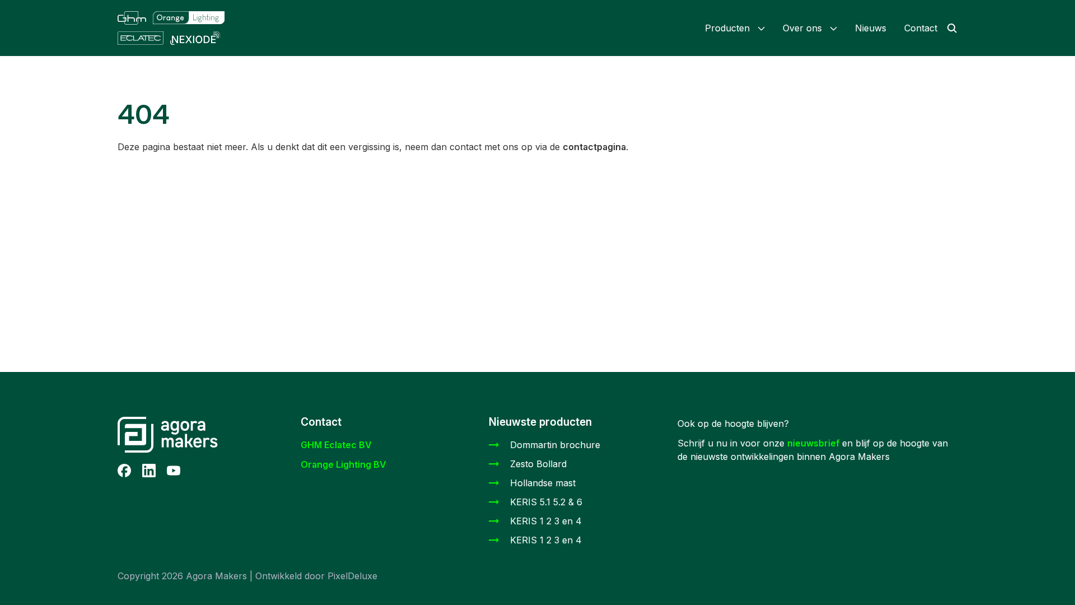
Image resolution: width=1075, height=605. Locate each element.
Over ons (806, 28)
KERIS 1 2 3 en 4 (546, 521)
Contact (920, 28)
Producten (731, 28)
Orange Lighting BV (343, 464)
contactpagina (594, 146)
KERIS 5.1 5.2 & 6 (546, 502)
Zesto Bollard (538, 463)
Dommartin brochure (555, 444)
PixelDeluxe (352, 575)
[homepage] (181, 28)
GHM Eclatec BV (336, 444)
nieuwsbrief (814, 443)
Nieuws (870, 28)
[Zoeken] (947, 28)
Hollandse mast (543, 482)
